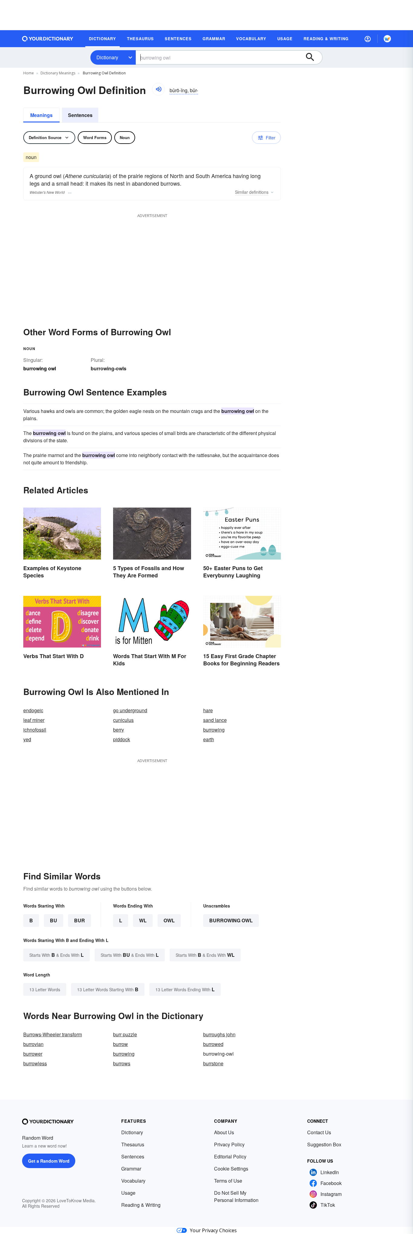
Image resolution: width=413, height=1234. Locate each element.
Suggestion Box (324, 1144)
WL (143, 920)
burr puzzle (125, 1034)
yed (27, 739)
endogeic (33, 710)
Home (28, 73)
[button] (367, 38)
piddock (121, 739)
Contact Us (319, 1132)
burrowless (35, 1063)
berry (118, 729)
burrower (32, 1053)
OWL (169, 920)
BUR (79, 920)
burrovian (33, 1044)
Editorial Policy (230, 1156)
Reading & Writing (141, 1204)
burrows (121, 1063)
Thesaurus (132, 1144)
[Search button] (313, 57)
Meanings (41, 115)
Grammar (131, 1168)
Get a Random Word (49, 1161)
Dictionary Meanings (58, 73)
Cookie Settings (231, 1168)
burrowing (214, 729)
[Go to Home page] (47, 38)
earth (208, 739)
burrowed (213, 1044)
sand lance (215, 719)
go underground (130, 710)
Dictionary (107, 57)
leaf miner (33, 719)
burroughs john (219, 1034)
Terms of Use (228, 1180)
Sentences (80, 115)
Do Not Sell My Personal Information (236, 1196)
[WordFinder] (387, 39)
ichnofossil (34, 729)
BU (53, 920)
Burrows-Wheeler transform (52, 1034)
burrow (120, 1044)
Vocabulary (133, 1180)
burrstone (213, 1063)
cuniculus (123, 719)
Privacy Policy (229, 1144)
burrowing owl (231, 920)
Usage (128, 1192)
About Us (224, 1132)
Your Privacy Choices (213, 1230)
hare (208, 710)
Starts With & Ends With (56, 954)
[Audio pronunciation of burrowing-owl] (158, 89)
